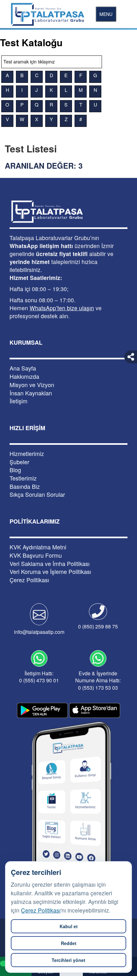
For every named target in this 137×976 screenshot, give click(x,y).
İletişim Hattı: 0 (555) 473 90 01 (39, 677)
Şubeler (19, 462)
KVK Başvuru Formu (36, 555)
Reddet (68, 943)
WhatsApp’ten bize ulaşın (62, 308)
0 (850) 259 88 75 (98, 626)
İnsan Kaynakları (31, 393)
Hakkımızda (24, 376)
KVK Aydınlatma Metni (38, 547)
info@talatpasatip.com (39, 631)
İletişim (18, 401)
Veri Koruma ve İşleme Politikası (50, 572)
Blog (15, 470)
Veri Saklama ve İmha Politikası (50, 564)
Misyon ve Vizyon (32, 385)
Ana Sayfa (23, 368)
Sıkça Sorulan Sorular (37, 494)
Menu (105, 14)
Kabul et (69, 926)
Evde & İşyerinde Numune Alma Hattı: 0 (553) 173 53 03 (98, 681)
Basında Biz (25, 486)
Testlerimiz (23, 478)
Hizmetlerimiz (27, 454)
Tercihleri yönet (68, 960)
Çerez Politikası (41, 910)
